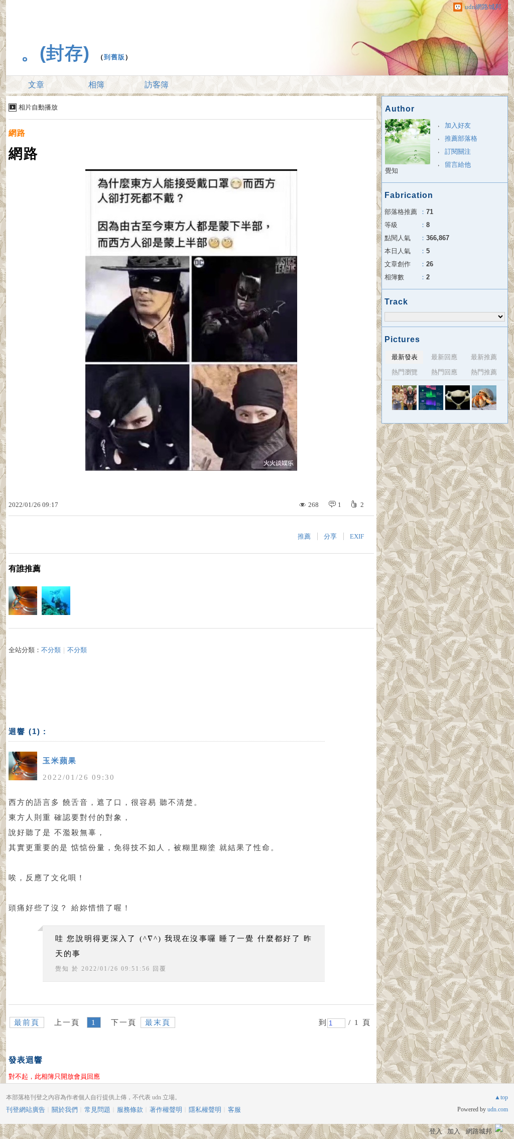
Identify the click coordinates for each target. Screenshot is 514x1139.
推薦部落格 (461, 138)
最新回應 (444, 357)
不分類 (51, 650)
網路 (17, 133)
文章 (36, 84)
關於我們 (65, 1109)
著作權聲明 (166, 1109)
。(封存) (55, 53)
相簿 (96, 84)
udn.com (497, 1109)
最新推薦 (484, 357)
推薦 (304, 536)
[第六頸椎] (457, 397)
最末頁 (158, 1022)
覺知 (62, 968)
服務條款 (130, 1109)
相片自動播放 (38, 107)
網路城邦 (479, 1131)
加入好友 (458, 125)
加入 (453, 1131)
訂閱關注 (458, 151)
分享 (330, 536)
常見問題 (97, 1109)
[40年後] (404, 397)
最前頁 (27, 1022)
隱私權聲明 (205, 1109)
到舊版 (114, 57)
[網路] (431, 397)
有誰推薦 (25, 568)
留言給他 (458, 164)
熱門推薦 (484, 372)
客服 (234, 1109)
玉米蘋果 (60, 761)
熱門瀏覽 (405, 372)
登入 (435, 1131)
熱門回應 (444, 372)
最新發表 (405, 357)
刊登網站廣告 (25, 1109)
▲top (501, 1097)
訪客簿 (157, 84)
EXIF (357, 536)
